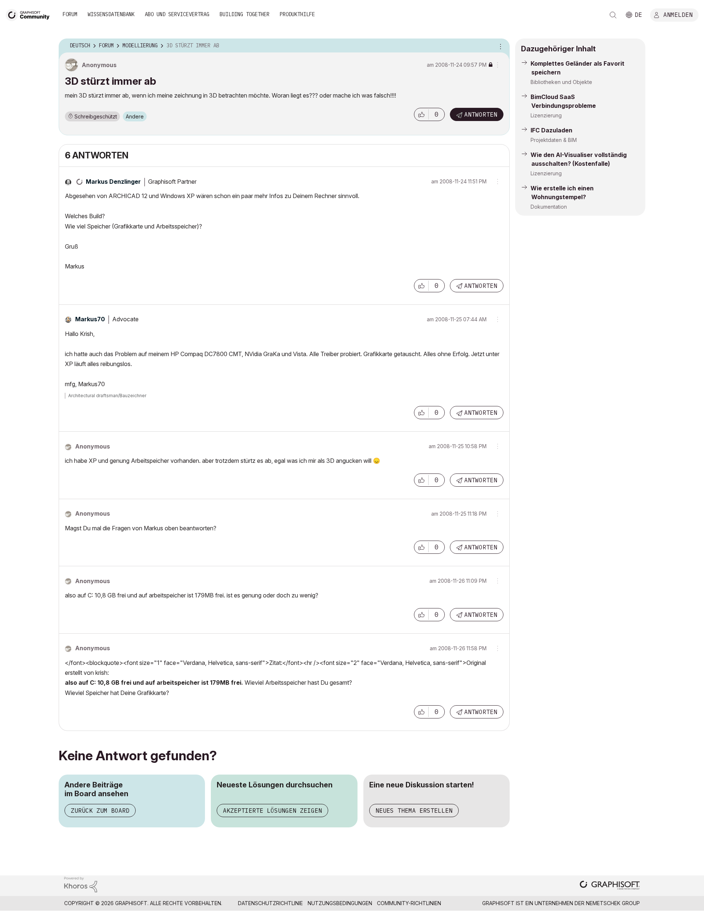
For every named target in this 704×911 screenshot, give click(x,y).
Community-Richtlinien (409, 903)
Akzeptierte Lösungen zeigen (272, 810)
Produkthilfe (297, 14)
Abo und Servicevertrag (177, 14)
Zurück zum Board (100, 810)
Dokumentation (549, 207)
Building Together (245, 14)
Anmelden (678, 14)
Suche (613, 15)
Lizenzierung (546, 115)
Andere (135, 116)
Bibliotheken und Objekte (561, 82)
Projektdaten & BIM (554, 140)
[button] (421, 114)
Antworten (480, 114)
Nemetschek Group (613, 903)
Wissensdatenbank (111, 14)
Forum (70, 14)
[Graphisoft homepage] (610, 886)
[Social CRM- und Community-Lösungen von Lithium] (80, 884)
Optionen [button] (499, 46)
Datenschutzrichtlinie (270, 903)
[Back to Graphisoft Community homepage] (30, 14)
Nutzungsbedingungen (340, 903)
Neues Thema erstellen (413, 810)
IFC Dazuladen (551, 130)
